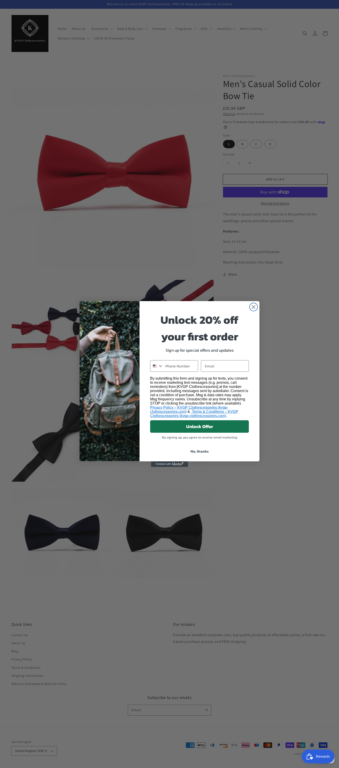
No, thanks (199, 451)
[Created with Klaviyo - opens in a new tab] (169, 464)
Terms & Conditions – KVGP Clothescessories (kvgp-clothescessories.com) (194, 414)
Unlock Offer (199, 426)
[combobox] (156, 366)
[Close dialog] (254, 307)
